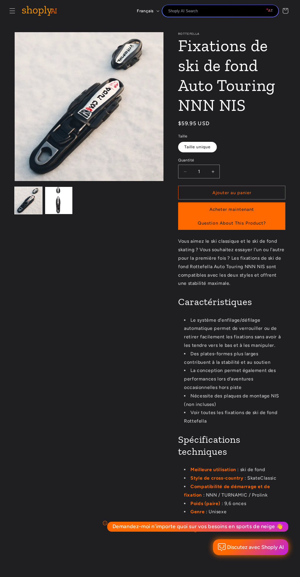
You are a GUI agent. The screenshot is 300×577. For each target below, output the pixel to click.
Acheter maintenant (231, 209)
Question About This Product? (232, 223)
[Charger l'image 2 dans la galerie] (59, 200)
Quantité (186, 160)
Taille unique (197, 146)
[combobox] (220, 11)
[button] (12, 10)
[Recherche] (272, 11)
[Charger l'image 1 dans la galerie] (28, 200)
